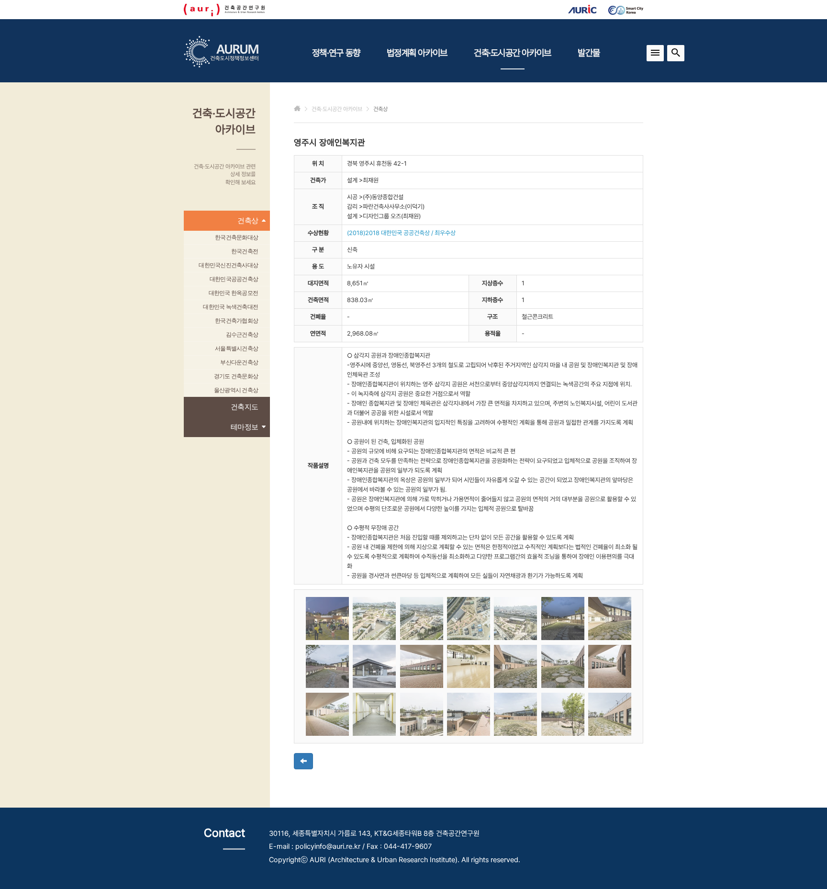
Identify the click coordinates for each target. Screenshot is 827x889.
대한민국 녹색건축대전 (230, 307)
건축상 (247, 220)
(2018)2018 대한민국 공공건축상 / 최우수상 (401, 232)
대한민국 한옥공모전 (233, 293)
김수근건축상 (242, 334)
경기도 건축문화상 (236, 376)
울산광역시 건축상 (236, 390)
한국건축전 (244, 251)
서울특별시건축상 (236, 348)
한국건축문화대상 (236, 237)
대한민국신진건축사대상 (228, 265)
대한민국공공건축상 (234, 279)
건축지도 (244, 407)
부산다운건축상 (239, 362)
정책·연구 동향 (336, 52)
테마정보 (244, 427)
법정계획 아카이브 (417, 52)
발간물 (589, 52)
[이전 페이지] (303, 761)
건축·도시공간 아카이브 (512, 52)
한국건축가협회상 (236, 320)
